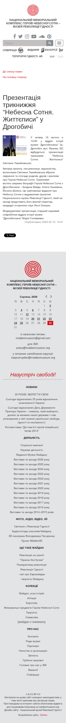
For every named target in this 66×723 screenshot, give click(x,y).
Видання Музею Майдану (31, 454)
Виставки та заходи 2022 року (32, 478)
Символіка (31, 617)
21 (38, 319)
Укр (52, 56)
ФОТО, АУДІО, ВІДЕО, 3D (31, 519)
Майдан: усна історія (31, 593)
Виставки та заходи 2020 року (32, 488)
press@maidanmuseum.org (33, 348)
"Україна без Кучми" (32, 560)
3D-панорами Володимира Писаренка (32, 536)
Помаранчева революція (32, 564)
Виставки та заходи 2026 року (32, 459)
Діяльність (32, 437)
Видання (33, 49)
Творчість (31, 612)
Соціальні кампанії (32, 445)
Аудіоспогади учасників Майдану (31, 531)
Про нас (33, 629)
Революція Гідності (31, 569)
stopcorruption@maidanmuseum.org (33, 357)
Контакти (33, 636)
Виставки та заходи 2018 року (32, 497)
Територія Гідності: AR (27, 56)
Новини (31, 387)
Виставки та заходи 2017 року (32, 502)
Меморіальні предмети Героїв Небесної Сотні (31, 607)
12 (27, 314)
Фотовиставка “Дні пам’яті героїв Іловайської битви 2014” (31, 428)
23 (50, 319)
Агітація (31, 598)
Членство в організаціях (33, 650)
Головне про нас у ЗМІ (33, 665)
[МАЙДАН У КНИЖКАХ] (31, 622)
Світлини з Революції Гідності (31, 526)
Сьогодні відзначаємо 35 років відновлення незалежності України (32, 401)
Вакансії (33, 670)
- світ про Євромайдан (31, 574)
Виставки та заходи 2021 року (32, 483)
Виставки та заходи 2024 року (32, 469)
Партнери (33, 646)
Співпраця (33, 674)
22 (44, 319)
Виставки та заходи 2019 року (32, 493)
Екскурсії (51, 49)
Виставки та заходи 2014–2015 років (32, 512)
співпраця (10, 50)
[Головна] (33, 10)
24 (15, 323)
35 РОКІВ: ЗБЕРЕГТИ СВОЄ (32, 394)
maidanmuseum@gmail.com (33, 338)
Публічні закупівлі (33, 660)
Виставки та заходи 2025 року (32, 464)
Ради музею (33, 641)
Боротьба (31, 603)
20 (32, 319)
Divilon (43, 714)
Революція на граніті (31, 555)
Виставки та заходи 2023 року (32, 474)
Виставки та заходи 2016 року (32, 507)
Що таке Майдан (32, 547)
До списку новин (12, 71)
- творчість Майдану (32, 579)
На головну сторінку (15, 77)
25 (21, 323)
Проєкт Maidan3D (31, 540)
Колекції (32, 586)
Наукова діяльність (31, 450)
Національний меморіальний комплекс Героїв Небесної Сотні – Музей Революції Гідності (33, 23)
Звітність (33, 655)
